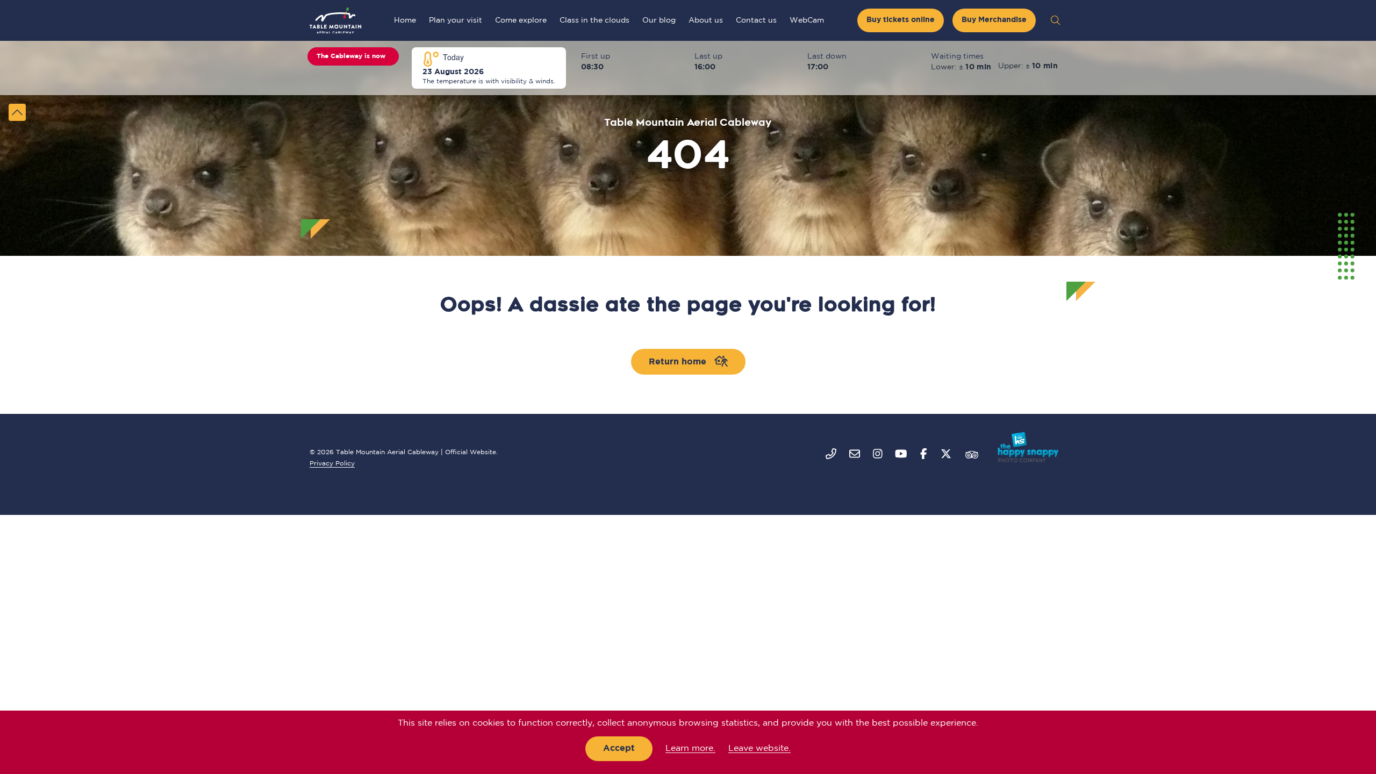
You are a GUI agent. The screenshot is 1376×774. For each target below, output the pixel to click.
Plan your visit (455, 20)
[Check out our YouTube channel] (901, 454)
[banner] (688, 20)
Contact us (756, 20)
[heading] (335, 20)
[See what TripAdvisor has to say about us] (972, 454)
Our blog (659, 20)
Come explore (521, 20)
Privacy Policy (332, 464)
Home (405, 20)
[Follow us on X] (946, 454)
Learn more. (690, 748)
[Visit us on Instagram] (877, 454)
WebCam (807, 20)
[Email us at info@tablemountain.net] (854, 454)
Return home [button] (681, 362)
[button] (900, 20)
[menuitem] (405, 20)
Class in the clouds (594, 20)
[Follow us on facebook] (924, 454)
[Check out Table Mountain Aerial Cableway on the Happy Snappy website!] (1025, 447)
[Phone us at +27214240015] (831, 454)
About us (706, 20)
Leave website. (759, 748)
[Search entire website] (1055, 20)
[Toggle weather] (17, 112)
